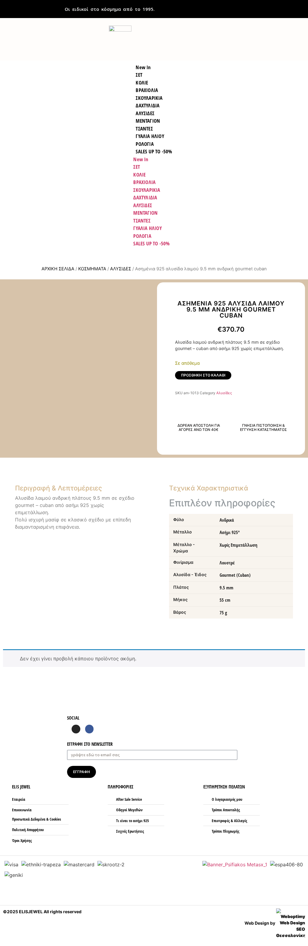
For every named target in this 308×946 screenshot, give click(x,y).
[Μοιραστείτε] (301, 6)
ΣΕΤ (136, 166)
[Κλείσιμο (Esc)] (288, 6)
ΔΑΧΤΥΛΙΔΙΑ (145, 197)
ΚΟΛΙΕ (139, 174)
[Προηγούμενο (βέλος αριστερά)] (10, 473)
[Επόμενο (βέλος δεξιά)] (297, 473)
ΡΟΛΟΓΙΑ (142, 235)
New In (140, 159)
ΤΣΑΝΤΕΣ (141, 220)
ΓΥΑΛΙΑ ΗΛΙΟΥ (147, 228)
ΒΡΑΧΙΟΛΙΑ (144, 182)
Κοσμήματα (92, 269)
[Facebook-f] (89, 729)
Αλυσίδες (120, 269)
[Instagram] (76, 729)
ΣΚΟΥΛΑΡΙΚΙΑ (146, 189)
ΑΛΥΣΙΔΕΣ (142, 205)
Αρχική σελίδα (58, 269)
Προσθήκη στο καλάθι (203, 375)
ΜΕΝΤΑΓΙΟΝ (145, 212)
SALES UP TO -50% (154, 151)
